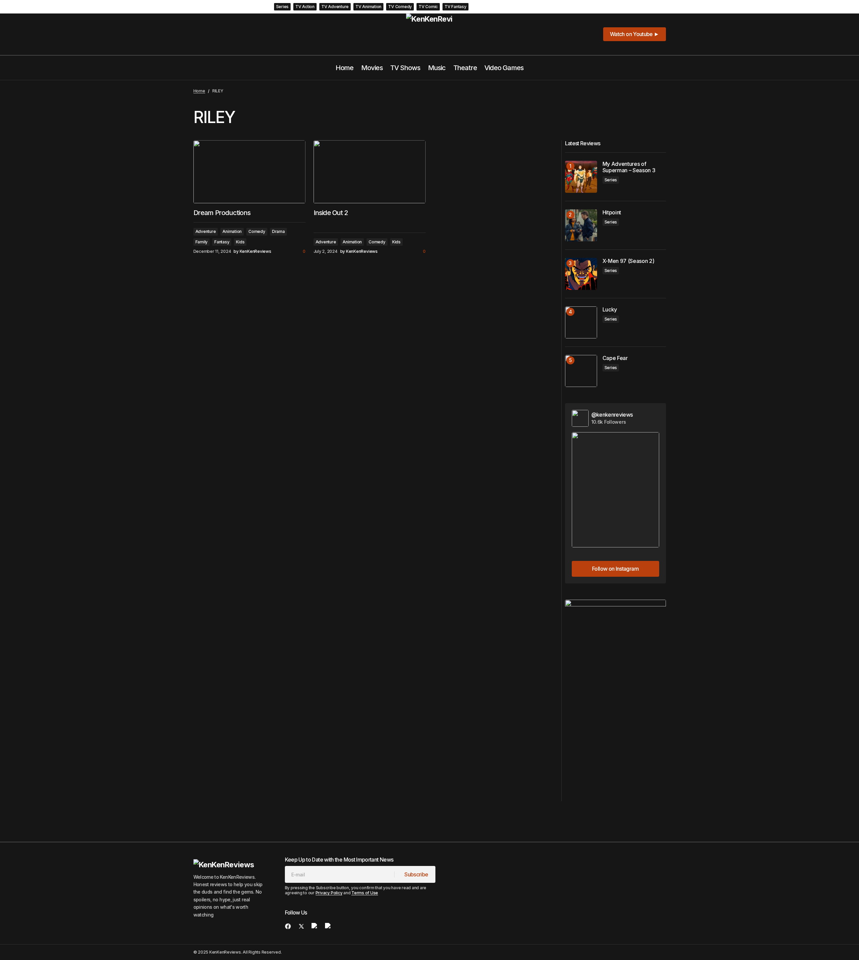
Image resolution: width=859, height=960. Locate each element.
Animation (232, 231)
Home (199, 90)
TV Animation (368, 6)
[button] (651, 6)
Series (282, 6)
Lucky (609, 309)
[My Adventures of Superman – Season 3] (581, 177)
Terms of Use (364, 892)
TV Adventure (335, 6)
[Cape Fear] (581, 371)
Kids (240, 241)
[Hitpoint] (581, 225)
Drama (278, 231)
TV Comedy (400, 6)
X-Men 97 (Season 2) (628, 261)
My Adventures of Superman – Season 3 (515, 6)
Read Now (573, 6)
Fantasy (221, 241)
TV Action (305, 6)
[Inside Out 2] (370, 171)
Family (201, 241)
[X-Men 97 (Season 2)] (581, 274)
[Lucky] (581, 322)
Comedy (256, 231)
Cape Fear (615, 358)
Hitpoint (611, 212)
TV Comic (428, 6)
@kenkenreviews (612, 414)
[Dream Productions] (249, 171)
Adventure (205, 231)
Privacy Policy (329, 892)
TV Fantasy (455, 6)
